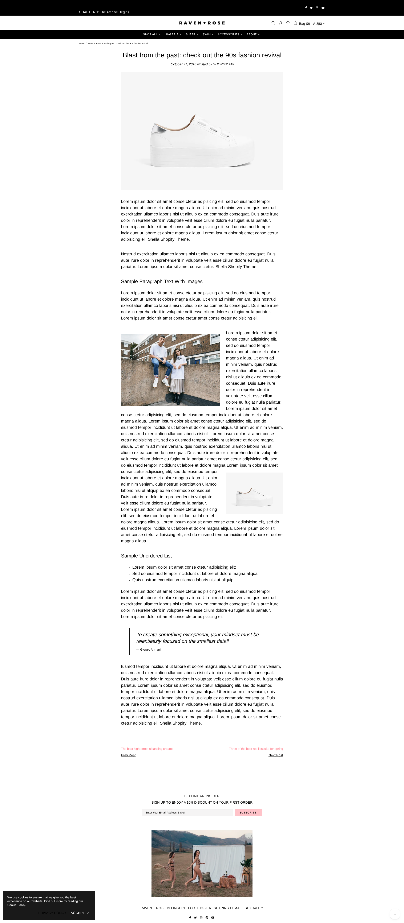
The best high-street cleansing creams (147, 748)
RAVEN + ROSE (202, 23)
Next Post (275, 755)
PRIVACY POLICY (52, 913)
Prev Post (128, 755)
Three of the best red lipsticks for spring (256, 748)
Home (82, 43)
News (90, 43)
